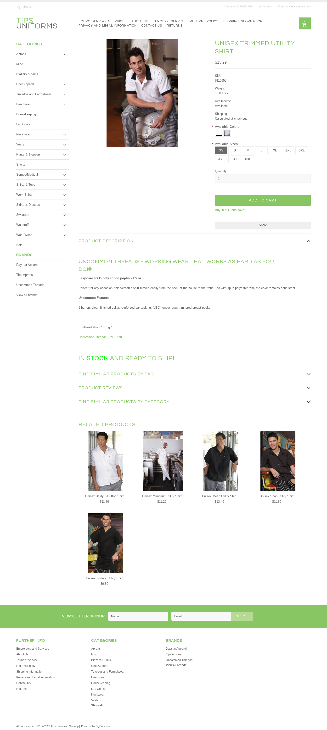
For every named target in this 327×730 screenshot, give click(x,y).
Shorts (20, 164)
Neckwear (23, 134)
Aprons (21, 54)
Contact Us (151, 25)
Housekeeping (26, 114)
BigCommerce (104, 726)
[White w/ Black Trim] (218, 133)
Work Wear (24, 235)
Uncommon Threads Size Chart (100, 337)
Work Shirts (24, 194)
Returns (175, 25)
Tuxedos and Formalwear (33, 94)
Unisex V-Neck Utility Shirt (104, 578)
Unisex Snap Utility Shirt (277, 496)
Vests (20, 144)
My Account (265, 6)
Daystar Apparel (27, 265)
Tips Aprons (24, 275)
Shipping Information (243, 21)
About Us (139, 21)
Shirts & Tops (25, 184)
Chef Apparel (25, 84)
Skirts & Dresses (28, 204)
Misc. (20, 64)
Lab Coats (23, 124)
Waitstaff (22, 225)
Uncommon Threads (30, 285)
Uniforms (37, 24)
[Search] (18, 7)
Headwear (23, 104)
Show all (96, 705)
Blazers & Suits (27, 74)
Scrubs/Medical (27, 174)
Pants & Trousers (28, 154)
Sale (19, 245)
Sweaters (22, 215)
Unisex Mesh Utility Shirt (219, 496)
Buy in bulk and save (229, 210)
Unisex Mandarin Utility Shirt (162, 496)
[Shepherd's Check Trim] (227, 133)
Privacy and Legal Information (108, 25)
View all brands (26, 295)
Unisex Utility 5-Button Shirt (104, 496)
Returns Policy (204, 21)
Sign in (281, 6)
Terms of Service (169, 21)
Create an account (300, 6)
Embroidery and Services (103, 21)
